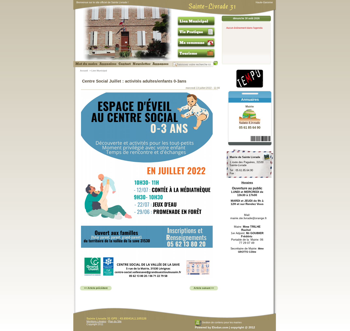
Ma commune (191, 43)
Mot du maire (86, 64)
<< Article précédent (96, 288)
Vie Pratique (191, 32)
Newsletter (141, 64)
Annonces (161, 64)
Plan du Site (115, 321)
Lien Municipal (193, 21)
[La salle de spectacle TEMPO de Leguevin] (250, 87)
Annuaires (107, 64)
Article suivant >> (204, 288)
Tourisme (188, 53)
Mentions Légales (96, 321)
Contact (124, 64)
